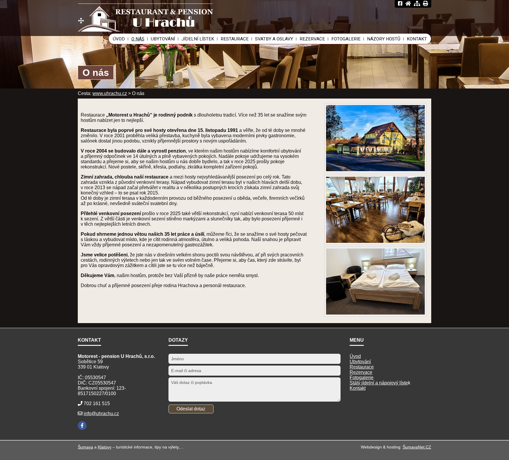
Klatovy (104, 447)
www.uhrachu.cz (109, 93)
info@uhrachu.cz (101, 413)
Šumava (85, 447)
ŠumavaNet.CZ (417, 447)
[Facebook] (82, 425)
